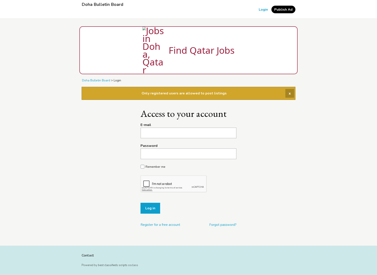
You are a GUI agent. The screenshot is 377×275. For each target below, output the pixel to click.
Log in (150, 208)
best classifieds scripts (112, 265)
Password (149, 146)
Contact (88, 255)
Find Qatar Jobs (202, 50)
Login (263, 9)
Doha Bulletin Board (102, 4)
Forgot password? (222, 225)
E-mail (146, 125)
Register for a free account (160, 225)
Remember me (155, 167)
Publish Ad (283, 9)
